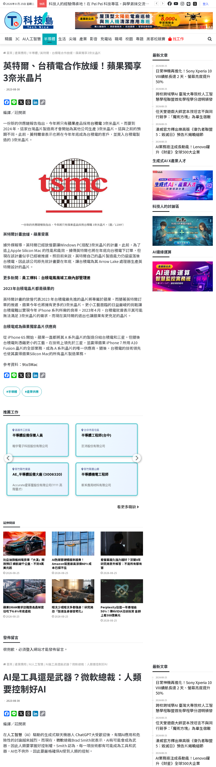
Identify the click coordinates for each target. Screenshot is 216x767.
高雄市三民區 (22, 430)
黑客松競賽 (155, 38)
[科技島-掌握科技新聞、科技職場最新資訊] (29, 20)
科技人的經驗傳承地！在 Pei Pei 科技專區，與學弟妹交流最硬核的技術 (108, 3)
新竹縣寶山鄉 (91, 469)
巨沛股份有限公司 (93, 446)
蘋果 (71, 123)
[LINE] (188, 4)
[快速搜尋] (210, 39)
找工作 (178, 38)
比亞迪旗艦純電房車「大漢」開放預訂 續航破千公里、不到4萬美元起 (24, 564)
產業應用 (21, 53)
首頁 (9, 53)
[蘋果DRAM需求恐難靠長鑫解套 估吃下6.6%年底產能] (24, 591)
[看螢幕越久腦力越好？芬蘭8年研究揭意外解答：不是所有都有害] (122, 543)
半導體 (49, 38)
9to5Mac (30, 364)
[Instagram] (182, 3)
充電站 (106, 38)
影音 (93, 38)
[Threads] (195, 3)
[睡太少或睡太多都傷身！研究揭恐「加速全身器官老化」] (73, 591)
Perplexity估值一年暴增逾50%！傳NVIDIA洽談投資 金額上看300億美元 (121, 611)
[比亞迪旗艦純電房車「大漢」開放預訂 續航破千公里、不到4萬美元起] (24, 543)
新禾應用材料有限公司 (96, 485)
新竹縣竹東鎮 (22, 469)
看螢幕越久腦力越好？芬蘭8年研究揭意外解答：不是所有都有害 (121, 564)
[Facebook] (169, 3)
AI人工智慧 (32, 38)
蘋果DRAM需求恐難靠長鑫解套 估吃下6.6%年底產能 (23, 609)
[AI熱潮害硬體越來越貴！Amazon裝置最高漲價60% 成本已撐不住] (73, 543)
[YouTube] (176, 3)
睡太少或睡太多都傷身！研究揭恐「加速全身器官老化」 (72, 609)
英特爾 (35, 134)
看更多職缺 (127, 506)
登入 (206, 4)
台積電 (96, 123)
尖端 (72, 38)
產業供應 (33, 391)
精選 (8, 38)
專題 (139, 38)
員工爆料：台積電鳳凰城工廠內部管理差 (56, 277)
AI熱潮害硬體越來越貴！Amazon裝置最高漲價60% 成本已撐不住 (72, 564)
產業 (83, 38)
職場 (118, 38)
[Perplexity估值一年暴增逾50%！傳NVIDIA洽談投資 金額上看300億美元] (122, 591)
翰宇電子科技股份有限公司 (30, 446)
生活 (62, 38)
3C (17, 38)
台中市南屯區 (91, 430)
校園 (129, 38)
